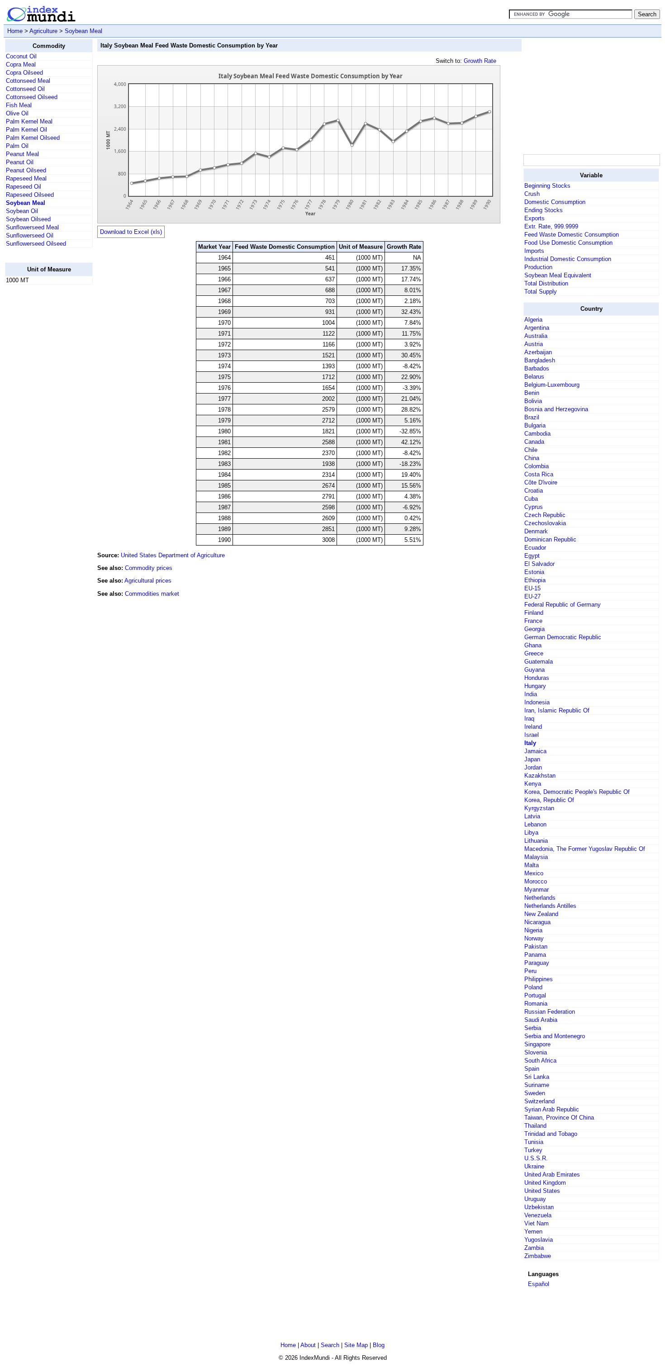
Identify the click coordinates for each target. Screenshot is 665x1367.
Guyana (534, 669)
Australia (535, 335)
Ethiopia (535, 580)
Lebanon (535, 824)
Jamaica (535, 751)
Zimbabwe (537, 1256)
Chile (530, 449)
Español (538, 1284)
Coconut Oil (21, 56)
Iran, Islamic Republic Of (556, 710)
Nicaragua (537, 922)
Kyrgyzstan (539, 808)
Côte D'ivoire (540, 482)
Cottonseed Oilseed (31, 97)
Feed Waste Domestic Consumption (571, 234)
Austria (533, 344)
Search (330, 1345)
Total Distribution (546, 283)
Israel (531, 734)
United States (542, 1190)
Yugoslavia (538, 1239)
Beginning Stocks (547, 185)
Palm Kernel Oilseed (33, 137)
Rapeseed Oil (23, 186)
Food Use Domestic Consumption (568, 242)
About (308, 1345)
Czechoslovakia (545, 523)
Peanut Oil (19, 162)
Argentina (536, 327)
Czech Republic (544, 515)
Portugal (535, 995)
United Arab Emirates (552, 1174)
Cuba (531, 498)
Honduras (536, 677)
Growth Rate (480, 60)
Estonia (534, 572)
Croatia (533, 490)
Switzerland (539, 1101)
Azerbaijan (538, 352)
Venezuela (537, 1215)
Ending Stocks (543, 210)
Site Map (356, 1345)
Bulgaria (535, 425)
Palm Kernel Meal (29, 121)
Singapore (537, 1044)
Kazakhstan (540, 775)
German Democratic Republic (562, 637)
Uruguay (535, 1199)
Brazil (531, 417)
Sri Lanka (536, 1076)
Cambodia (537, 433)
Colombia (536, 466)
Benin (531, 392)
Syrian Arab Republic (551, 1109)
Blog (379, 1345)
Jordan (533, 767)
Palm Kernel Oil (26, 129)
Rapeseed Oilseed (30, 194)
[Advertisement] (41, 427)
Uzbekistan (539, 1207)
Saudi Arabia (540, 1019)
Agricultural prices (147, 580)
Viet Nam (536, 1223)
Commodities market (152, 593)
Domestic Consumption (554, 202)
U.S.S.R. (536, 1158)
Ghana (533, 645)
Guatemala (538, 661)
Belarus (534, 376)
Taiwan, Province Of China (559, 1117)
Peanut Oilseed (26, 170)
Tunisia (533, 1142)
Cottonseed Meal (28, 80)
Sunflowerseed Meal (32, 227)
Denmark (536, 531)
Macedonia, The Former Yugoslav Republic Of (584, 848)
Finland (533, 612)
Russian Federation (549, 1011)
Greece (533, 653)
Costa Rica (538, 474)
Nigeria (533, 930)
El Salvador (539, 563)
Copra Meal (21, 64)
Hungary (535, 686)
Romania (535, 1003)
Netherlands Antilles (550, 905)
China (531, 458)
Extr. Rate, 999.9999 (551, 226)
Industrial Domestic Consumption (567, 259)
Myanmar (536, 889)
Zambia (534, 1247)
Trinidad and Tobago (550, 1133)
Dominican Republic (550, 539)
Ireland (533, 726)
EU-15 (532, 588)
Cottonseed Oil (25, 88)
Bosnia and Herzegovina (556, 409)
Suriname (536, 1085)
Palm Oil (17, 145)
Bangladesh (539, 360)
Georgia (534, 629)
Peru (530, 971)
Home (15, 31)
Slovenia (535, 1052)
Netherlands (540, 897)
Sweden (534, 1093)
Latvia (532, 816)
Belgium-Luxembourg (552, 384)
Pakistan (535, 946)
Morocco (535, 881)
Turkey (533, 1150)
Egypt (532, 555)
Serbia (532, 1028)
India (530, 694)
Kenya (532, 783)
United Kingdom (545, 1182)
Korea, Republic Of (549, 800)
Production (538, 267)
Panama (535, 954)
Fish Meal (19, 105)
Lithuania (536, 840)
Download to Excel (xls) (131, 231)
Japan (532, 759)
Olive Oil (17, 113)
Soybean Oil (22, 211)
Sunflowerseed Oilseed (36, 243)
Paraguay (536, 962)
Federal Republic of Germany (562, 604)
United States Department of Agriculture (173, 555)
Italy (530, 743)
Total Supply (540, 291)
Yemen (533, 1231)
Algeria (533, 319)
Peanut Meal (22, 154)
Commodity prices (148, 568)
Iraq (529, 718)
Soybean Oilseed (28, 219)
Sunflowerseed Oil (29, 235)
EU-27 (532, 596)
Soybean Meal (83, 31)
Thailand (535, 1125)
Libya (531, 832)
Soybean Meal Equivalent (557, 275)
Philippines (538, 979)
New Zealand (541, 914)
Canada (534, 441)
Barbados (536, 368)
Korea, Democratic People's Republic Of (577, 791)
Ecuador (535, 547)
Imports (534, 250)
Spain (531, 1068)
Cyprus (533, 506)
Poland (533, 987)
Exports (534, 218)
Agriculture (43, 31)
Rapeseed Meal (26, 178)
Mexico (533, 873)
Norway (534, 938)
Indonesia (537, 702)
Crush (532, 193)
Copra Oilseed (24, 72)
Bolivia (533, 401)
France (533, 620)
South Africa (540, 1060)
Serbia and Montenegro (554, 1036)
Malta (531, 865)
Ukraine (534, 1166)
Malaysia (536, 857)
